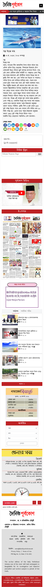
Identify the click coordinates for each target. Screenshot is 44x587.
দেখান (22, 443)
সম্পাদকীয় (20, 542)
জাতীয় (17, 539)
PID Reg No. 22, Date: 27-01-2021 (21, 554)
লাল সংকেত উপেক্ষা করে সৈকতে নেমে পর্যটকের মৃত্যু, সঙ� (28, 345)
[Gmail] (9, 129)
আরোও (21, 384)
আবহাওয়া (30, 536)
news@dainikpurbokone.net (24, 549)
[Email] (5, 129)
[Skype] (37, 125)
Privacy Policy (15, 551)
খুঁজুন (39, 154)
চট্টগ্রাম (11, 539)
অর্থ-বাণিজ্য (14, 536)
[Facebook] (5, 125)
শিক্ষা (33, 539)
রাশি (28, 539)
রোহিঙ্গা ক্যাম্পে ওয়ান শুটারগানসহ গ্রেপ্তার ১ (29, 359)
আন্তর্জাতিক (22, 536)
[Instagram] (25, 125)
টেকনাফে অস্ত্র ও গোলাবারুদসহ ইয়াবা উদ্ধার (28, 318)
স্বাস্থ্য (26, 542)
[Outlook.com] (17, 129)
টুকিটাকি (23, 539)
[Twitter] (9, 125)
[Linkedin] (13, 125)
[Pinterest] (17, 125)
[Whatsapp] (21, 125)
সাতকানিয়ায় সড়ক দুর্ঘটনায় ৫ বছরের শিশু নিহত (27, 332)
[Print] (33, 125)
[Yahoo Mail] (29, 125)
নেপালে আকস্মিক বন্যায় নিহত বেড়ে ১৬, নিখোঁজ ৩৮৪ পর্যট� (29, 372)
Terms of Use (27, 551)
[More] (21, 129)
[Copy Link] (13, 129)
